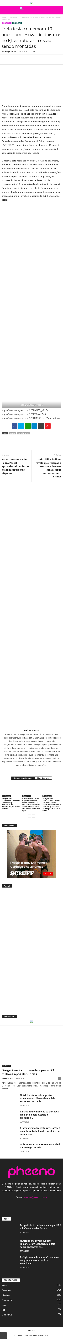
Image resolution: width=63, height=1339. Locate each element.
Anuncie (31, 1330)
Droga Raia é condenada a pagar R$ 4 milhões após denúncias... (29, 1072)
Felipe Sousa (10, 51)
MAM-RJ (12, 433)
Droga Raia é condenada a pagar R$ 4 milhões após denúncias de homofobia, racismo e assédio (11, 803)
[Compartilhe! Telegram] (34, 426)
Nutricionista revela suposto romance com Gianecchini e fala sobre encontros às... (37, 1098)
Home (4, 17)
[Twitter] (12, 59)
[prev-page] (29, 816)
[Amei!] (48, 426)
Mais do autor (43, 778)
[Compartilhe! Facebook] (14, 426)
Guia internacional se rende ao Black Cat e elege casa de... (40, 1146)
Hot (3, 1310)
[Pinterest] (19, 59)
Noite (4, 1305)
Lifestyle (17, 23)
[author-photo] (31, 605)
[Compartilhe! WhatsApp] (28, 426)
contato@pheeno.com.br (35, 1197)
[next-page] (33, 816)
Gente (4, 1285)
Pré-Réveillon (23, 433)
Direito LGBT (8, 1315)
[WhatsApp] (27, 59)
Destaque (13, 17)
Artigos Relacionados (23, 778)
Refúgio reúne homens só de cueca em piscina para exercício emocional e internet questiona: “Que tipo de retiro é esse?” (51, 804)
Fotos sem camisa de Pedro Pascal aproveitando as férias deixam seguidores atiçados (15, 466)
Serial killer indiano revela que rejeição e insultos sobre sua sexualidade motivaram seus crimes (48, 468)
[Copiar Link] (41, 426)
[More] (34, 59)
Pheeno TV (7, 1300)
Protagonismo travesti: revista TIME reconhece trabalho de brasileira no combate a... (40, 1131)
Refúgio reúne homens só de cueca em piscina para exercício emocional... (39, 1114)
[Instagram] (29, 770)
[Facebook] (5, 59)
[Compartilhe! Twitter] (21, 426)
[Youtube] (41, 1204)
